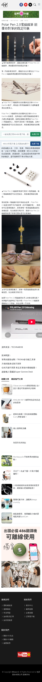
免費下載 (35, 143)
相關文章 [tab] (5, 379)
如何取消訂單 (8, 616)
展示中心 (29, 605)
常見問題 (6, 613)
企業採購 (29, 613)
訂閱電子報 (30, 616)
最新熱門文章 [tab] (17, 379)
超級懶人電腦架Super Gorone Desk (17, 371)
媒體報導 (6, 643)
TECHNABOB (17, 347)
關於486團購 (8, 639)
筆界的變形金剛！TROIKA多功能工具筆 (18, 359)
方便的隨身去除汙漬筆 (11, 363)
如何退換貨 (7, 620)
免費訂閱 (35, 134)
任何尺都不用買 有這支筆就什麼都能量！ (19, 367)
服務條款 (6, 609)
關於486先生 (8, 635)
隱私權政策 (7, 605)
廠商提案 (29, 609)
